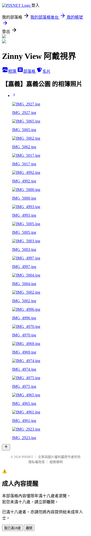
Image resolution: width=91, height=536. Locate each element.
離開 (29, 528)
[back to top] (6, 447)
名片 (46, 71)
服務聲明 (56, 462)
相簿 (12, 71)
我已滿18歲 (12, 528)
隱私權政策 (36, 462)
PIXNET (27, 457)
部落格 (29, 71)
